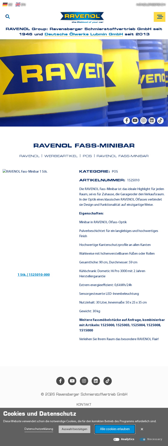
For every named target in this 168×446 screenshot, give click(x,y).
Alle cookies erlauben (115, 429)
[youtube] (135, 120)
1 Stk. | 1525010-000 (34, 275)
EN (23, 4)
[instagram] (143, 120)
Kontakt (84, 405)
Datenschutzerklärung (38, 429)
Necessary (154, 439)
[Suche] (8, 17)
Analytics (127, 439)
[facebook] (126, 120)
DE (10, 4)
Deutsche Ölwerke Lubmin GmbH (84, 34)
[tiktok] (160, 120)
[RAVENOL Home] (83, 19)
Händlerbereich (150, 4)
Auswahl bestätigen (74, 429)
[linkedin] (152, 120)
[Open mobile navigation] (159, 17)
